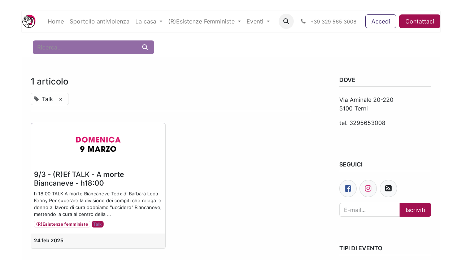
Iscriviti (415, 209)
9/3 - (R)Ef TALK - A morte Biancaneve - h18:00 (79, 178)
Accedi (380, 21)
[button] (286, 21)
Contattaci (419, 21)
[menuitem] (56, 21)
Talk (97, 224)
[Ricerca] (145, 47)
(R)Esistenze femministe (62, 224)
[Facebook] (348, 188)
